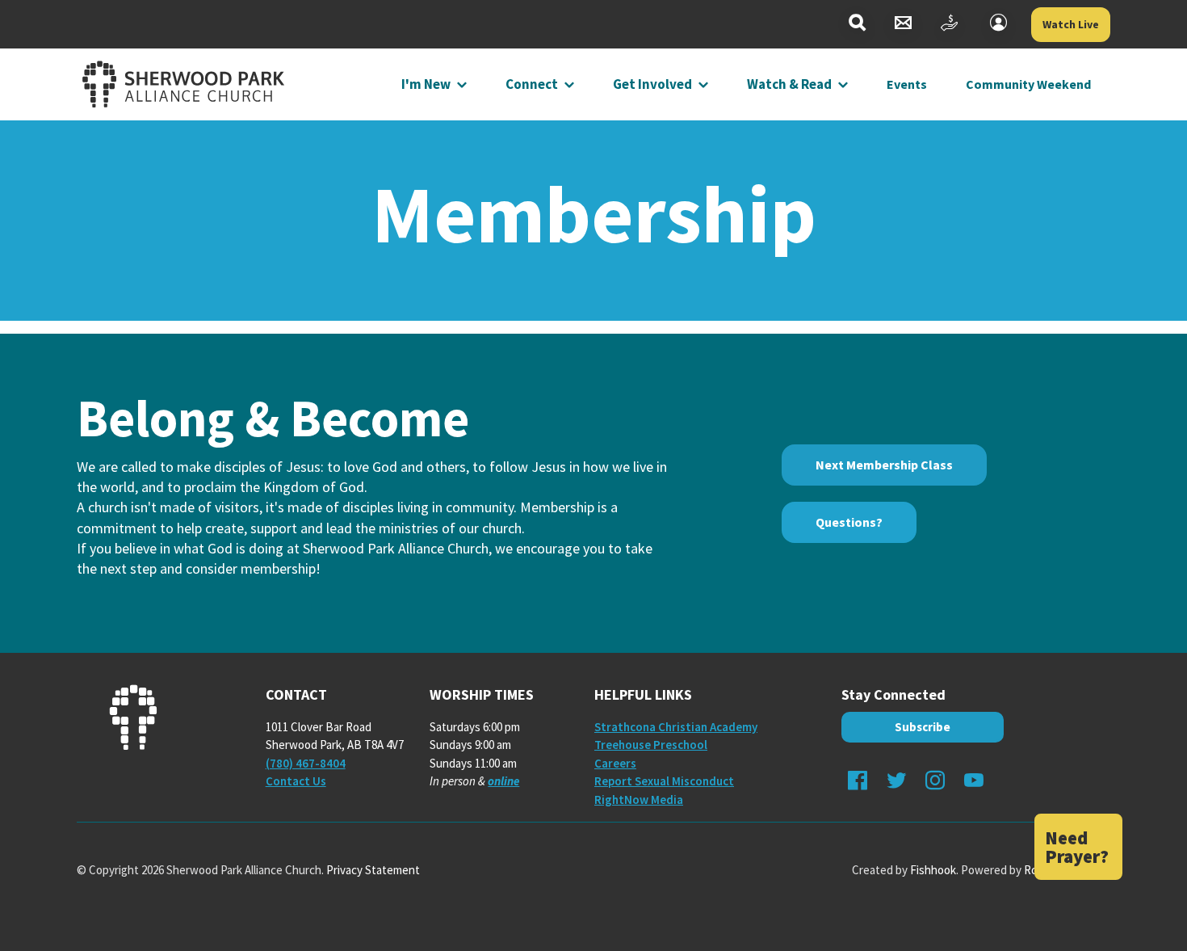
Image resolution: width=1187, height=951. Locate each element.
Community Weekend (1028, 84)
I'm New (426, 84)
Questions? (849, 522)
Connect (531, 84)
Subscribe (922, 726)
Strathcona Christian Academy (675, 726)
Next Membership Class (884, 465)
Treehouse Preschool (650, 744)
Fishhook (933, 869)
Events (907, 84)
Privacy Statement (373, 869)
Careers (615, 763)
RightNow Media (638, 799)
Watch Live (1070, 24)
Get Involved (652, 84)
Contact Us (296, 781)
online (503, 781)
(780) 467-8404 (306, 763)
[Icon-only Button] (857, 24)
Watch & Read (789, 84)
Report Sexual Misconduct (664, 781)
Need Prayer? (1077, 847)
